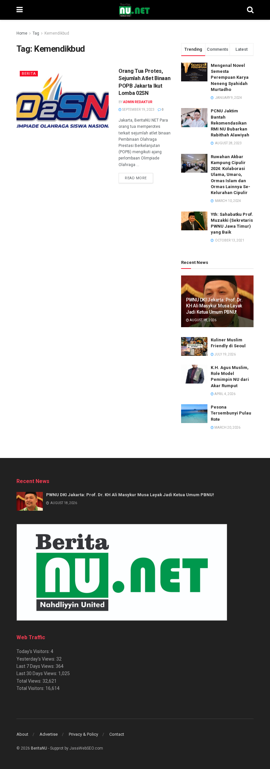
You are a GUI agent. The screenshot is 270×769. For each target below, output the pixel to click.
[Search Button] (250, 10)
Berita (29, 73)
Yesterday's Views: (36, 659)
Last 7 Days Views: (36, 666)
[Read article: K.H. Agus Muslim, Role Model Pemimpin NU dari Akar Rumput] (194, 374)
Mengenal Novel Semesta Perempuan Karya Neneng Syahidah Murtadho (230, 77)
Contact (116, 734)
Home (21, 33)
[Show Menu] (19, 10)
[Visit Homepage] (134, 9)
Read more (139, 178)
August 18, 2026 (202, 320)
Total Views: (29, 681)
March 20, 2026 (227, 427)
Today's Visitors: (33, 651)
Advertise (49, 734)
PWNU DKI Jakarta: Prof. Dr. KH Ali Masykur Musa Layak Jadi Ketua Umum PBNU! (214, 305)
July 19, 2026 (225, 354)
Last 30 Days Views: (37, 673)
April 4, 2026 (224, 394)
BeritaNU (39, 748)
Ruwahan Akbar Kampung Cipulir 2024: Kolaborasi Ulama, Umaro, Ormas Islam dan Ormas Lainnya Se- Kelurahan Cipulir (230, 174)
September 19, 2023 (138, 109)
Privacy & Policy (83, 734)
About (22, 734)
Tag (36, 33)
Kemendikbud (56, 33)
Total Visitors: (30, 688)
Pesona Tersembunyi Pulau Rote (231, 413)
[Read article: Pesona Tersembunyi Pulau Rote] (194, 413)
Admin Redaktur (137, 102)
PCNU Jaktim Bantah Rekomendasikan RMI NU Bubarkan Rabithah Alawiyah (230, 122)
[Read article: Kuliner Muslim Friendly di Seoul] (194, 346)
